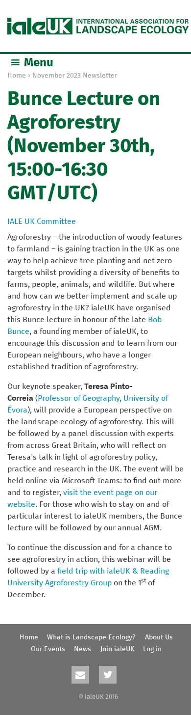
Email (80, 675)
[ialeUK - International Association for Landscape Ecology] (98, 26)
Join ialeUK (117, 649)
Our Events (48, 649)
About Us (159, 637)
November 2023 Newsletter (74, 75)
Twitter (108, 675)
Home (16, 75)
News (82, 649)
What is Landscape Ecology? (91, 637)
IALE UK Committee (41, 221)
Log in (152, 649)
